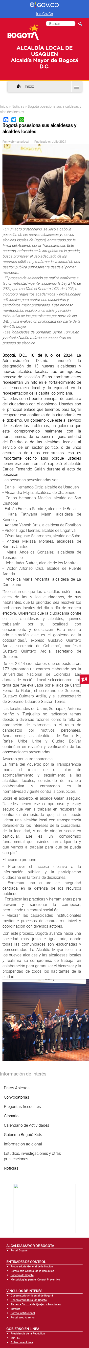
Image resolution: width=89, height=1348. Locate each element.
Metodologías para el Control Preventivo (35, 1279)
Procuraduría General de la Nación (32, 1266)
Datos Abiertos (16, 1087)
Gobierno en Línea (22, 1342)
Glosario (11, 1116)
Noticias (18, 106)
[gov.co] (44, 5)
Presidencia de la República (28, 1333)
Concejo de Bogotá (22, 1275)
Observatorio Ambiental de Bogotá (32, 1295)
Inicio (29, 86)
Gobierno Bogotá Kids (23, 1134)
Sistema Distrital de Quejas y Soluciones (36, 1304)
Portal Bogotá (19, 1250)
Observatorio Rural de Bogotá (29, 1300)
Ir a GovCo (44, 13)
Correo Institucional (23, 1313)
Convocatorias (16, 1097)
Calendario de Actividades (26, 1125)
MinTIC (15, 1338)
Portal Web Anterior (23, 1317)
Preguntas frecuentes (22, 1106)
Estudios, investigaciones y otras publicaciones (32, 1156)
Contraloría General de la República (32, 1271)
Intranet (15, 1309)
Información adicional (23, 1144)
